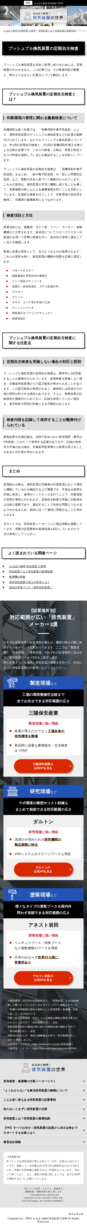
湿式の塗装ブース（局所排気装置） (31, 587)
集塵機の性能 (17, 576)
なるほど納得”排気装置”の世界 (48, 3)
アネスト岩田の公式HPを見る (43, 978)
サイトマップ (76, 1213)
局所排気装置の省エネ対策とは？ (29, 582)
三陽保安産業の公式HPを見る (43, 766)
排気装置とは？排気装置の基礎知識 (31, 571)
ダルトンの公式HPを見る (43, 869)
